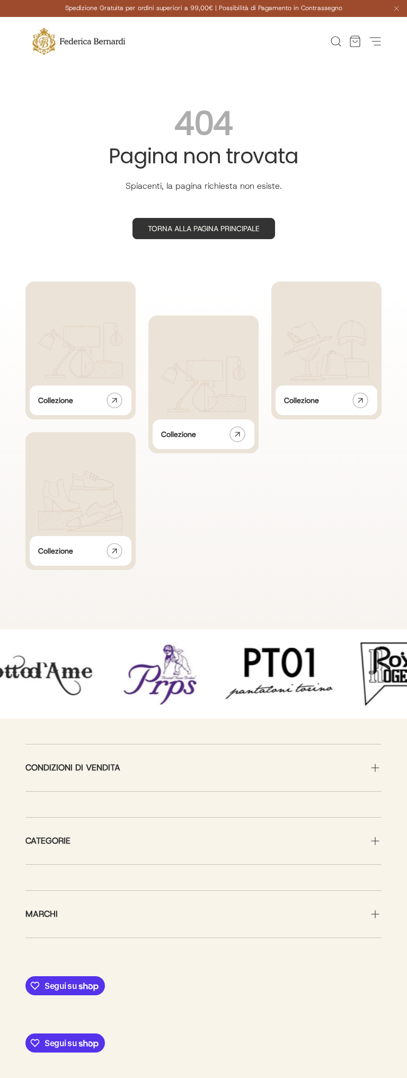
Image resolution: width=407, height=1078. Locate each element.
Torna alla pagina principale (204, 228)
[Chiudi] (396, 9)
